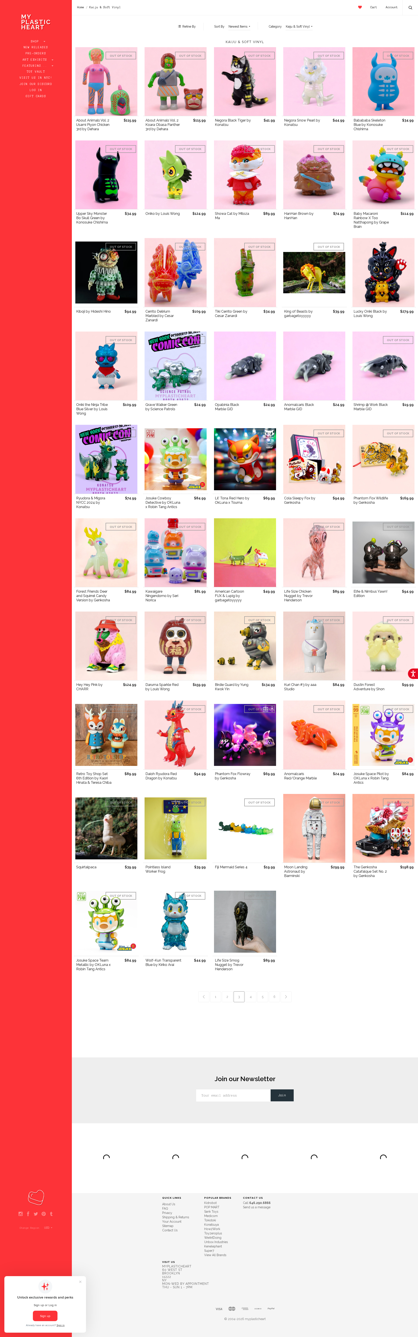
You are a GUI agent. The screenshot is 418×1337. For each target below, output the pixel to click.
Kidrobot (210, 1203)
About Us (168, 1204)
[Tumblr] (51, 1214)
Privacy (167, 1213)
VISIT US (168, 1262)
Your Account (171, 1221)
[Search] (411, 8)
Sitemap (168, 1226)
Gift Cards (36, 96)
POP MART (211, 1207)
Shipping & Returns (175, 1217)
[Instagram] (21, 1214)
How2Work (212, 1229)
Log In (36, 90)
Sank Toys (211, 1211)
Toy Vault (36, 71)
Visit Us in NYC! (36, 77)
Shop (36, 41)
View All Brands (215, 1255)
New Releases (36, 47)
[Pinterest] (44, 1214)
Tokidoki (210, 1220)
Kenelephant (213, 1246)
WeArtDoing (212, 1237)
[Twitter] (36, 1214)
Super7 (209, 1250)
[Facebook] (28, 1214)
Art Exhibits (36, 59)
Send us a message (256, 1207)
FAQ (165, 1208)
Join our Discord (36, 84)
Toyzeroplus (213, 1233)
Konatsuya (211, 1224)
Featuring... (36, 65)
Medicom (211, 1216)
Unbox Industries (216, 1242)
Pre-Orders (36, 53)
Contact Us (170, 1230)
